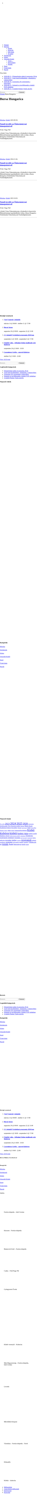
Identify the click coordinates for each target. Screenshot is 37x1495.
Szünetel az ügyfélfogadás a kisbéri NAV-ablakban (20, 376)
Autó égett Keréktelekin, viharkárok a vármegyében (20, 372)
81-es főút (2, 824)
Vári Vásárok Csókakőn (12, 319)
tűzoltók (21, 842)
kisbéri (13, 833)
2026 (25, 823)
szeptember (9, 842)
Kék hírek (11, 52)
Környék (10, 50)
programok (26, 840)
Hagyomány (12, 62)
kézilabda (17, 838)
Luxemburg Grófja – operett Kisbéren (17, 352)
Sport (5, 66)
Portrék (10, 64)
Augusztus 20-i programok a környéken (16, 374)
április (23, 844)
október (14, 840)
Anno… (10, 61)
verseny (25, 842)
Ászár (11, 844)
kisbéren (4, 833)
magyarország (24, 837)
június (13, 830)
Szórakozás (7, 55)
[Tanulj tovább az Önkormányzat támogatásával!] (13, 117)
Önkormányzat (17, 844)
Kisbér (10, 48)
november (8, 840)
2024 (13, 823)
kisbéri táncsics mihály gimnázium (18, 835)
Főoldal (6, 45)
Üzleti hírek (7, 68)
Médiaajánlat (8, 1487)
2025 (19, 823)
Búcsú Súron (8, 327)
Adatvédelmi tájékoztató (11, 1489)
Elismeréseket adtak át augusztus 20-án (16, 371)
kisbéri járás (23, 833)
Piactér (6, 70)
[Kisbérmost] (18, 11)
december (14, 828)
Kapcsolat (7, 1492)
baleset (22, 826)
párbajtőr (34, 840)
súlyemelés (16, 842)
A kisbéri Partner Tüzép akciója (14, 378)
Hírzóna (6, 47)
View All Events (5, 359)
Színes (6, 57)
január (29, 828)
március (2, 840)
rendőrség (2, 842)
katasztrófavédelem (21, 830)
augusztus (31, 824)
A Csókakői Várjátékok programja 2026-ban (19, 335)
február (19, 828)
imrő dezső (24, 827)
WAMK (5, 844)
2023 (7, 823)
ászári (27, 844)
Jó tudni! (10, 54)
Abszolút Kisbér (9, 59)
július (9, 830)
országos (19, 840)
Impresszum (7, 1491)
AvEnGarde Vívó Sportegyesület (10, 826)
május (34, 838)
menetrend (29, 837)
